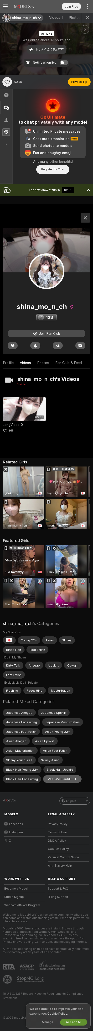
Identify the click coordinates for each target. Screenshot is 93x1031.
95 (11, 430)
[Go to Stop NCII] (31, 979)
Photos (77, 17)
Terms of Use (57, 832)
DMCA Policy (57, 840)
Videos (56, 17)
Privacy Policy (57, 824)
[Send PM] (80, 345)
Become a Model (16, 888)
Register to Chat (52, 169)
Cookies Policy (58, 849)
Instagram (16, 832)
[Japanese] (9, 640)
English (71, 800)
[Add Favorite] (7, 82)
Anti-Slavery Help (60, 865)
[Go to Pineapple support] (8, 979)
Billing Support (58, 897)
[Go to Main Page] (28, 6)
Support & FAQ (58, 888)
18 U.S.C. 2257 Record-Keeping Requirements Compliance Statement (43, 996)
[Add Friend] (58, 345)
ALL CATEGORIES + (62, 779)
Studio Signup (14, 897)
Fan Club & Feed (68, 363)
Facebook (16, 824)
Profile (8, 363)
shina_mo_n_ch (18, 623)
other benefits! (61, 161)
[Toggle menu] (5, 6)
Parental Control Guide (63, 857)
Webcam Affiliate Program (22, 905)
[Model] (85, 218)
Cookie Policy (57, 1013)
